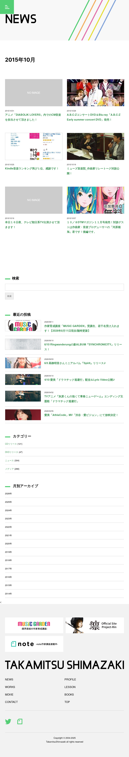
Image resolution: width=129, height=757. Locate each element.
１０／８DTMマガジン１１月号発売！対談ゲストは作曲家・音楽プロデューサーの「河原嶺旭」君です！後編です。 (95, 227)
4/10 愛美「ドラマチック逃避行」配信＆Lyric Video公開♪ (79, 380)
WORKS (10, 687)
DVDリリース (11, 452)
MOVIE (9, 694)
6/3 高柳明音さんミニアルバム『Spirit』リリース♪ (75, 363)
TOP (67, 702)
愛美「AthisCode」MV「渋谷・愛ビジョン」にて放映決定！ (81, 415)
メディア (9, 468)
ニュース (9, 460)
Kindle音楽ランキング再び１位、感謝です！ (32, 168)
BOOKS (69, 694)
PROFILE (70, 679)
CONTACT (11, 702)
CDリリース (11, 443)
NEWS (9, 679)
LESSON (70, 687)
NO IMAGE (33, 93)
